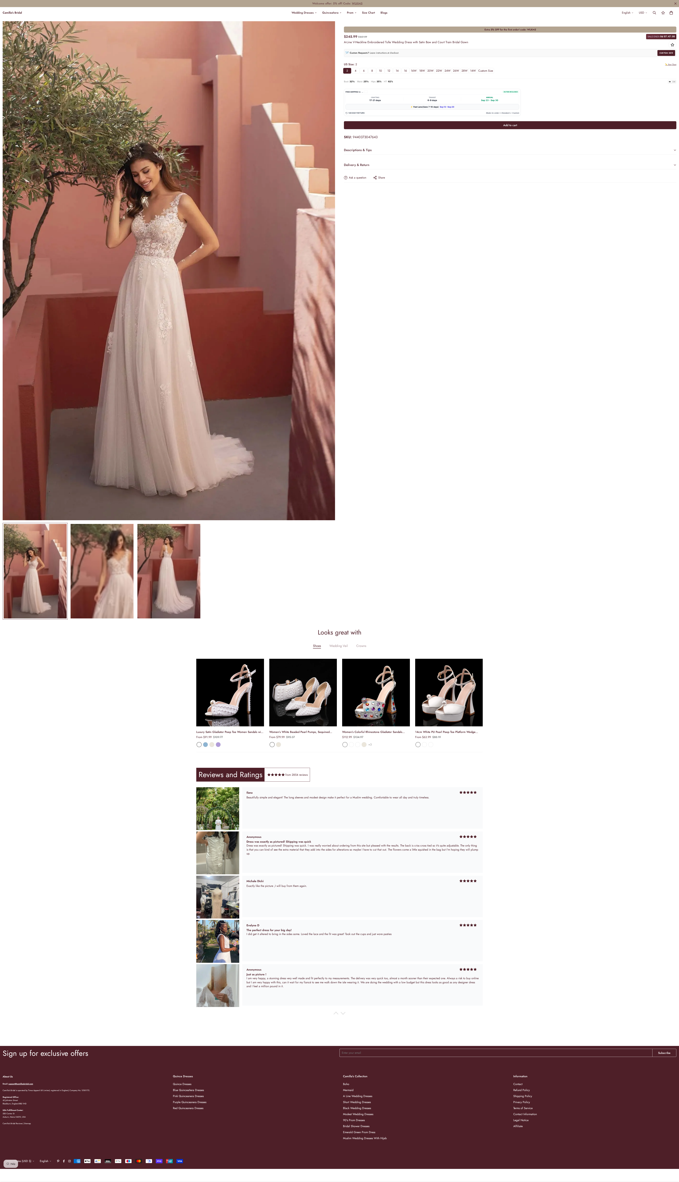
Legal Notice (521, 1120)
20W (430, 71)
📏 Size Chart (670, 64)
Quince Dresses (182, 1084)
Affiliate (518, 1126)
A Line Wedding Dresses (357, 1096)
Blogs (384, 13)
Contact (518, 1084)
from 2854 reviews (296, 775)
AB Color (345, 744)
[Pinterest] (58, 1161)
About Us (8, 1076)
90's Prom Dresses (354, 1120)
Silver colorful (351, 744)
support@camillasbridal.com (20, 1083)
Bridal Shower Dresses (356, 1126)
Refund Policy (521, 1090)
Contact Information (525, 1114)
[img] (276, 775)
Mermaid (348, 1090)
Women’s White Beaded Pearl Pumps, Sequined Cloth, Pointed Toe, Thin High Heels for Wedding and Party (302, 732)
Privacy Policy (521, 1102)
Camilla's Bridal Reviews (12, 1123)
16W (414, 71)
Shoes (317, 646)
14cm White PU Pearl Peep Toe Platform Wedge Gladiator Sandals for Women (445, 732)
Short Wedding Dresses (357, 1102)
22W (439, 71)
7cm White (418, 744)
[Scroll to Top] (672, 1163)
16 (405, 71)
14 (397, 71)
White (199, 744)
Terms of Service (523, 1108)
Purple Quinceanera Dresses (189, 1102)
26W (456, 71)
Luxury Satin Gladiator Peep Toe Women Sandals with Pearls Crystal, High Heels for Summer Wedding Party (229, 732)
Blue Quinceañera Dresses (188, 1090)
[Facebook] (64, 1161)
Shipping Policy (522, 1096)
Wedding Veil (338, 646)
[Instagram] (69, 1161)
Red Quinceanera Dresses (188, 1108)
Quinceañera (330, 13)
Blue (205, 744)
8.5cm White (424, 744)
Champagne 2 (357, 744)
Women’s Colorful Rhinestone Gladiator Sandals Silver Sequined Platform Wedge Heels (372, 732)
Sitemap (27, 1123)
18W (422, 71)
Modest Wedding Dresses (358, 1114)
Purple (218, 744)
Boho (346, 1084)
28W (465, 71)
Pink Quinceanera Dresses (188, 1096)
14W (473, 71)
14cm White (430, 744)
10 (380, 71)
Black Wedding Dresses (357, 1108)
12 (388, 71)
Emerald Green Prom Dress (359, 1132)
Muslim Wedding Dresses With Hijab (365, 1138)
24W (448, 71)
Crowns (361, 646)
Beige (212, 744)
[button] (671, 13)
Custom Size (666, 52)
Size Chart (368, 13)
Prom (350, 13)
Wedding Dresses (303, 13)
